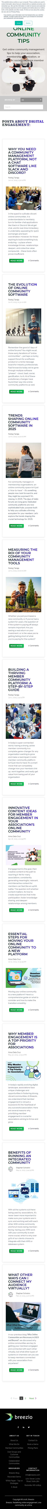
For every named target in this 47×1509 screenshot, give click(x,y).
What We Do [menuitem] (14, 1444)
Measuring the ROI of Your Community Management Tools (22, 556)
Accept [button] (19, 23)
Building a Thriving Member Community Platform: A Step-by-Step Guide (20, 680)
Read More (16, 261)
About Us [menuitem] (14, 1440)
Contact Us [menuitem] (32, 1440)
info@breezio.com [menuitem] (32, 1475)
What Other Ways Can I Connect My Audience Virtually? (20, 1281)
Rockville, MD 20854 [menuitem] (32, 1485)
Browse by (10, 100)
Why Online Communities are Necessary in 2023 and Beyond (23, 1337)
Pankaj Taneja (13, 178)
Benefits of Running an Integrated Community (19, 1158)
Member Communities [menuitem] (14, 1448)
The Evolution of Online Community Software (22, 289)
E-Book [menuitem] (14, 1487)
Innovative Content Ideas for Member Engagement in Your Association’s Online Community (23, 819)
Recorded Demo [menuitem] (14, 1477)
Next (31, 1398)
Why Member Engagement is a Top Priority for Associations (22, 1040)
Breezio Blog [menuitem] (14, 1473)
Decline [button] (28, 23)
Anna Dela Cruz (14, 836)
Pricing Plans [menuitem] (33, 1448)
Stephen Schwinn (23, 1168)
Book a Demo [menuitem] (32, 1444)
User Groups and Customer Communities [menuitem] (14, 1454)
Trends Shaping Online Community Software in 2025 (23, 422)
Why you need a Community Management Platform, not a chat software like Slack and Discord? (22, 161)
